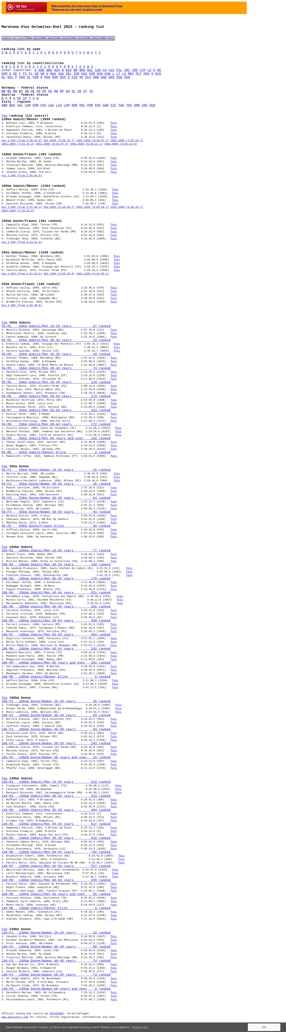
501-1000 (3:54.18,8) (59, 273)
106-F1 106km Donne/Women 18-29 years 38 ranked (56, 701)
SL (73, 91)
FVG (43, 105)
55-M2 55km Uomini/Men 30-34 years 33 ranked (56, 340)
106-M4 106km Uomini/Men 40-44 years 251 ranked (56, 593)
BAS (12, 105)
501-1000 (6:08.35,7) (59, 140)
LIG (59, 105)
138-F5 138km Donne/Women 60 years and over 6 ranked (56, 989)
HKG (53, 74)
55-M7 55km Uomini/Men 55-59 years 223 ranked (56, 410)
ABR (4, 105)
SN (79, 91)
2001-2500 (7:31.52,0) (18, 210)
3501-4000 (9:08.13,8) (120, 144)
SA (19, 98)
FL (31, 74)
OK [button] (264, 1027)
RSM (55, 77)
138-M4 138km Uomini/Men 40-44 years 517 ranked (56, 824)
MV (44, 91)
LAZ (51, 105)
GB (37, 74)
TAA (121, 105)
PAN (22, 77)
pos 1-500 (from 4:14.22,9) (22, 242)
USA (119, 77)
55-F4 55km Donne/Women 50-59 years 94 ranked (56, 512)
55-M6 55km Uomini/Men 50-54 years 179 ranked (56, 396)
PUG (98, 105)
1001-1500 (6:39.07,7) (92, 140)
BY (21, 91)
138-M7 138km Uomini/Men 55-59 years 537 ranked (56, 866)
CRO (135, 70)
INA (61, 74)
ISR (76, 74)
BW (15, 91)
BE (9, 91)
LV (124, 74)
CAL (20, 105)
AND (41, 70)
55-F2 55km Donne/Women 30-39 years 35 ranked (56, 484)
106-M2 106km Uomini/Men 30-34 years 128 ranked (56, 564)
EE (15, 74)
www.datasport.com (15, 1017)
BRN (82, 70)
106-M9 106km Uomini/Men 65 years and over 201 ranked (56, 663)
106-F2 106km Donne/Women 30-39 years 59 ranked (56, 715)
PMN (90, 105)
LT (118, 74)
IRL (69, 74)
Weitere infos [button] (140, 1027)
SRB (96, 77)
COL (119, 70)
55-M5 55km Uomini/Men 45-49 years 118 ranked (56, 382)
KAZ (84, 74)
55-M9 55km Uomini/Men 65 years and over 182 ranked (56, 438)
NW (56, 91)
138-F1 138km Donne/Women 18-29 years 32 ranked (56, 933)
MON (146, 74)
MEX (131, 74)
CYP (143, 70)
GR (42, 74)
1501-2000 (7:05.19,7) (127, 140)
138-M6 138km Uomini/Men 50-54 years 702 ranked (56, 852)
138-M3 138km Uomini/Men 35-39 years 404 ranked (56, 810)
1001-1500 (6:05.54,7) (92, 207)
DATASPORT (57, 1013)
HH (38, 91)
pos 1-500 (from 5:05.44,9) (22, 175)
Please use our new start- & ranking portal (77, 9)
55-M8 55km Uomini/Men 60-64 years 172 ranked (56, 424)
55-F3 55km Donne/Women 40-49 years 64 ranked (56, 498)
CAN (98, 70)
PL (29, 77)
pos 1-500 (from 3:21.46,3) (22, 207)
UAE (104, 77)
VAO (144, 105)
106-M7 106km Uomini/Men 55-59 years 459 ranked (56, 635)
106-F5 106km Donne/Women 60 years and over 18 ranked (56, 757)
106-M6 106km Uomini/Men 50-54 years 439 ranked (56, 621)
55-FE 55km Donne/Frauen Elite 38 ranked (56, 526)
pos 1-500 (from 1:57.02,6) (22, 273)
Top (4, 116)
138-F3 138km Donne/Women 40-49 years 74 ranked (56, 961)
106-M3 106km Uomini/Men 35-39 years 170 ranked (56, 578)
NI (50, 91)
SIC (113, 105)
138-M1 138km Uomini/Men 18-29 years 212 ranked (56, 782)
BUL (90, 70)
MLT (139, 74)
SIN (74, 77)
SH (68, 91)
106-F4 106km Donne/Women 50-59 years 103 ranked (56, 743)
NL (3, 77)
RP (62, 91)
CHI (111, 70)
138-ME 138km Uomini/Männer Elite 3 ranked (56, 908)
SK (81, 77)
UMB (137, 105)
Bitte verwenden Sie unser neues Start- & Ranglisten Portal (87, 5)
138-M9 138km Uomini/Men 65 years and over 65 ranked (56, 894)
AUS (57, 70)
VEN (127, 77)
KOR (92, 74)
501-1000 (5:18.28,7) (59, 207)
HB (27, 91)
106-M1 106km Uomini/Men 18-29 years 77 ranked (56, 550)
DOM (4, 74)
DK (159, 70)
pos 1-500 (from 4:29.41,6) (22, 140)
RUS (63, 77)
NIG (158, 74)
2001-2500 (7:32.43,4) (18, 144)
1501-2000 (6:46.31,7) (127, 207)
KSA (100, 74)
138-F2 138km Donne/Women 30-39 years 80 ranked (56, 947)
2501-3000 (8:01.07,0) (52, 144)
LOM (67, 105)
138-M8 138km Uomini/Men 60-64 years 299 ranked (56, 880)
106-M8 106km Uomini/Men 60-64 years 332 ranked (56, 649)
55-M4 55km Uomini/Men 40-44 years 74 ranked (56, 368)
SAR (106, 105)
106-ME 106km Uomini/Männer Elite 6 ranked (56, 677)
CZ (149, 70)
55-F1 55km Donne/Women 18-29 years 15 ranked (56, 470)
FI (25, 74)
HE (33, 91)
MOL (82, 105)
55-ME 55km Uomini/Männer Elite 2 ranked (56, 452)
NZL (10, 77)
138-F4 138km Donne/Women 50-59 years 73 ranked (56, 975)
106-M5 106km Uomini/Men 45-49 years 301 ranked (56, 607)
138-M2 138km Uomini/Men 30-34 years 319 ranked (56, 796)
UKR (111, 77)
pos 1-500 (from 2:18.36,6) (22, 305)
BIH (69, 70)
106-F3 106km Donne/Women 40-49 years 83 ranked (56, 729)
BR (75, 70)
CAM (28, 105)
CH (105, 70)
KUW (108, 74)
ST (85, 91)
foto (114, 123)
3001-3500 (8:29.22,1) (86, 144)
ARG (49, 70)
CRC (127, 70)
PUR (36, 77)
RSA (47, 77)
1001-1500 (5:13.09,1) (92, 273)
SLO (88, 77)
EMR (36, 105)
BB (3, 91)
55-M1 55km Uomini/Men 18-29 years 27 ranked (56, 326)
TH (91, 91)
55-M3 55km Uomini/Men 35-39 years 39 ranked (56, 354)
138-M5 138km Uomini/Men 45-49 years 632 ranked (56, 838)
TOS (129, 105)
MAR (74, 105)
